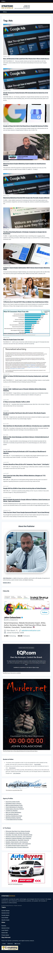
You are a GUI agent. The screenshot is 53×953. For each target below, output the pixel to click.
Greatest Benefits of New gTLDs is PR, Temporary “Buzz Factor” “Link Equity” (26, 464)
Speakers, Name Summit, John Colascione (17, 842)
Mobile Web (5, 932)
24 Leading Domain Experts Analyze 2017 (17, 845)
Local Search (5, 930)
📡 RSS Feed (10, 943)
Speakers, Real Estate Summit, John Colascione (18, 843)
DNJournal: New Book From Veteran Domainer (18, 831)
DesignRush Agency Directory (13, 803)
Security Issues (5, 920)
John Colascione (16, 773)
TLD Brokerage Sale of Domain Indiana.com (17, 847)
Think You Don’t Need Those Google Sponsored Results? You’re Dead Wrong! (26, 512)
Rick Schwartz (12, 767)
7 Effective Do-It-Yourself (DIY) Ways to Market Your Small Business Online (25, 302)
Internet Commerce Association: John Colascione (19, 836)
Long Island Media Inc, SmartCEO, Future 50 (17, 840)
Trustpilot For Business (12, 810)
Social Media (5, 917)
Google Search (5, 915)
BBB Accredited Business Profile (14, 805)
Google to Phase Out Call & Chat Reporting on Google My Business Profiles (25, 126)
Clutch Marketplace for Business (14, 807)
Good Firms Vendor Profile (13, 801)
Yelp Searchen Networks (12, 814)
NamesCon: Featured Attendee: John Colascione (18, 838)
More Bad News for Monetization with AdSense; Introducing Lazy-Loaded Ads (26, 426)
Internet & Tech (5, 913)
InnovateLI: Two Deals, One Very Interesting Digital (19, 834)
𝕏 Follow (4, 943)
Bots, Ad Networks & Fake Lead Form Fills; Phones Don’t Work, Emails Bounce (26, 58)
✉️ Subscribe (17, 943)
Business (4, 925)
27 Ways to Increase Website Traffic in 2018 (16, 401)
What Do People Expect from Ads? (13, 339)
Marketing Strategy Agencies (13, 817)
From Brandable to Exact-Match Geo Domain (17, 833)
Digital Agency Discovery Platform (15, 808)
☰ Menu (3, 1)
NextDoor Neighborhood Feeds (14, 816)
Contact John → (7, 582)
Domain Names (5, 910)
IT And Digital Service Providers (14, 819)
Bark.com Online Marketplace (13, 812)
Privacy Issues (5, 935)
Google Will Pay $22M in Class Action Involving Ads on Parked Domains (24, 488)
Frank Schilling (37, 764)
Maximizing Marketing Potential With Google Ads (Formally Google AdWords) (26, 197)
